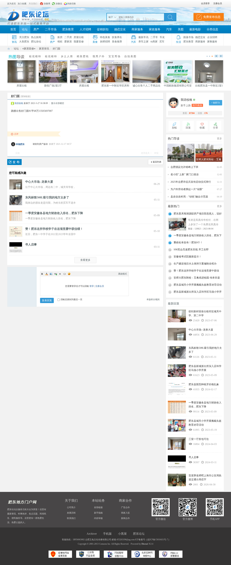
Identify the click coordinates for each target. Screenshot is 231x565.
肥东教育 (68, 29)
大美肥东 (24, 41)
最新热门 (173, 206)
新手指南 (98, 513)
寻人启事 (31, 244)
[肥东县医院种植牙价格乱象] (177, 390)
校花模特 (35, 56)
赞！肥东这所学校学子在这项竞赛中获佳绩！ (54, 228)
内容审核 (98, 518)
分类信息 (212, 29)
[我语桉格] (174, 102)
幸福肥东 (20, 144)
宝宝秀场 (114, 56)
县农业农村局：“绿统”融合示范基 (189, 196)
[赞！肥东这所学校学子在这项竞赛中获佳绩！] (15, 231)
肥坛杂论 (36, 41)
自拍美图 (130, 56)
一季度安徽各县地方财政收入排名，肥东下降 (54, 213)
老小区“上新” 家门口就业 (185, 174)
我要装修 (79, 41)
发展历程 (71, 513)
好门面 (56, 48)
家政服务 (154, 29)
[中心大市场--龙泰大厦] (15, 184)
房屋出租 (79, 37)
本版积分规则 (153, 299)
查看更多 (85, 260)
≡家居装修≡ (28, 48)
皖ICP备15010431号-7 (157, 539)
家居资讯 (44, 48)
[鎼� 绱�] (170, 17)
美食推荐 (117, 41)
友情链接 (98, 507)
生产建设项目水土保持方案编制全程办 (195, 263)
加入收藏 (22, 3)
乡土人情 (67, 56)
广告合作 (125, 507)
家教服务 (212, 41)
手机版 (107, 533)
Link (55, 274)
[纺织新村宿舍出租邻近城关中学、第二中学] (177, 317)
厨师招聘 (105, 41)
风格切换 (71, 3)
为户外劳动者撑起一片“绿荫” (187, 189)
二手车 (154, 37)
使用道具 (145, 153)
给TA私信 (197, 105)
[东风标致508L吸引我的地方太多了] (15, 200)
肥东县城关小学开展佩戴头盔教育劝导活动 (198, 284)
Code (64, 274)
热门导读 (173, 138)
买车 (161, 41)
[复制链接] (25, 96)
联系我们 (71, 518)
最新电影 (195, 29)
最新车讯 (143, 37)
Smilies (69, 274)
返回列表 (157, 162)
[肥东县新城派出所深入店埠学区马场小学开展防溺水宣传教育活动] (177, 371)
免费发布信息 (212, 16)
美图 (181, 29)
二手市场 (50, 29)
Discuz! (144, 544)
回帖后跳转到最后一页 (71, 299)
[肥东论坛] (32, 16)
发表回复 (47, 300)
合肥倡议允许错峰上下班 (184, 167)
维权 (59, 41)
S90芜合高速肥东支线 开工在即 (191, 249)
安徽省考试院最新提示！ (187, 256)
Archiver (92, 533)
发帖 (174, 127)
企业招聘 (212, 37)
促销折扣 (102, 29)
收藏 (202, 127)
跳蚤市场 (188, 37)
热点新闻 (36, 37)
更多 (219, 138)
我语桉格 (18, 103)
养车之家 (143, 41)
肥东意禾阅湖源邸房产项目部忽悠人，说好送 (198, 214)
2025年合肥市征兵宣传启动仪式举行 (191, 182)
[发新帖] (14, 162)
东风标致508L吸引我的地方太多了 (47, 197)
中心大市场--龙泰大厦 (39, 181)
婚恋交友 (120, 29)
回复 (18, 153)
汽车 (169, 29)
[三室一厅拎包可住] (177, 444)
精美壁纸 (83, 56)
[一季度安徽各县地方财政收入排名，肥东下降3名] (15, 215)
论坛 (25, 29)
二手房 (68, 37)
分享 (215, 127)
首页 (13, 29)
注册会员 (99, 286)
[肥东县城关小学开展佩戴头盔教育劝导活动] (177, 426)
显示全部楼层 (57, 103)
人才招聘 (85, 29)
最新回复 (173, 303)
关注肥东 (24, 37)
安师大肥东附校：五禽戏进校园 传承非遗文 (197, 278)
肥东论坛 (8, 48)
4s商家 (154, 41)
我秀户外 (99, 56)
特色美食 (105, 37)
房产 (36, 29)
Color (46, 274)
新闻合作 (125, 518)
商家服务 (137, 29)
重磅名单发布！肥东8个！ (188, 242)
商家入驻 (125, 513)
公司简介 (71, 507)
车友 (162, 37)
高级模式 (122, 274)
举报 (156, 153)
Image (51, 274)
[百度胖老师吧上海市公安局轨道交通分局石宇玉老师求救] (177, 481)
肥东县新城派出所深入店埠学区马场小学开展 (198, 292)
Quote (60, 274)
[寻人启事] (15, 247)
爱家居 (68, 41)
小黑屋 (122, 533)
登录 (92, 286)
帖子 (111, 17)
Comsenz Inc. (105, 544)
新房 (59, 37)
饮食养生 (117, 37)
